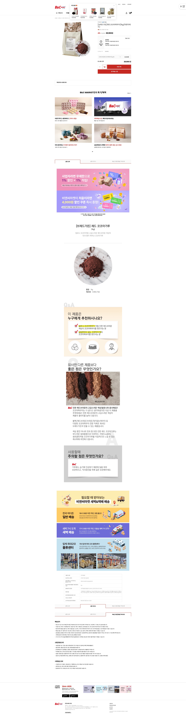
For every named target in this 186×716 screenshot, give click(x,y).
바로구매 (119, 67)
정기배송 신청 (114, 71)
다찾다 (182, 7)
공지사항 (111, 707)
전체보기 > (129, 93)
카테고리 (60, 13)
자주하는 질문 (73, 696)
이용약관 (111, 703)
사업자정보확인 (68, 712)
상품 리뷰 (93, 161)
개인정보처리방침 (112, 705)
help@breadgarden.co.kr (80, 708)
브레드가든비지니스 (65, 18)
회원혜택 (111, 709)
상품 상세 (67, 161)
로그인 (119, 4)
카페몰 (67, 13)
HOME (56, 18)
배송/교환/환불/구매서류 (118, 161)
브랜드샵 (59, 18)
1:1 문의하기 (65, 696)
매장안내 (123, 4)
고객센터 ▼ (129, 4)
